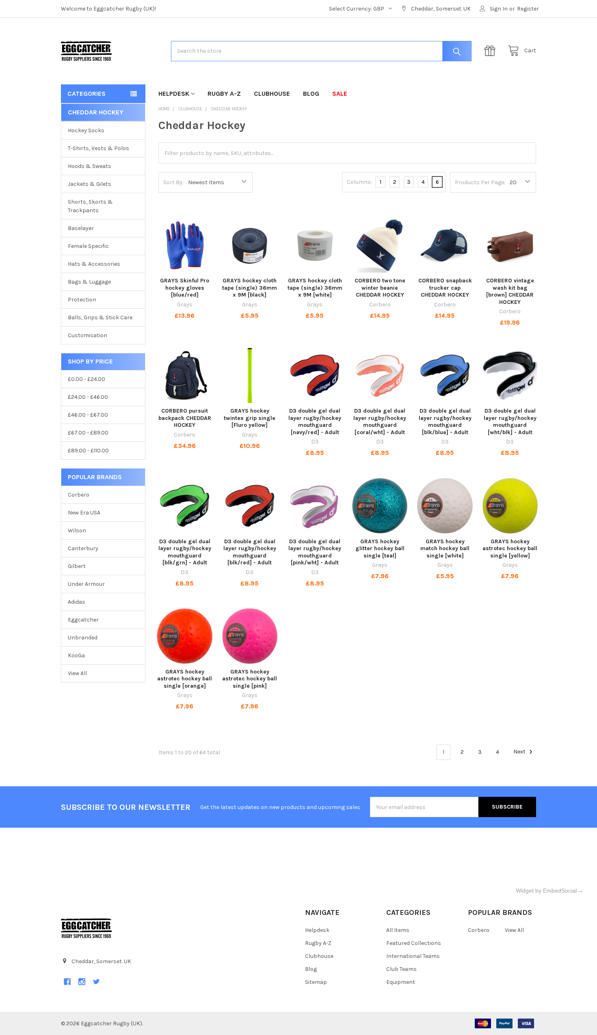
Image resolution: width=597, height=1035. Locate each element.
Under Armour (86, 584)
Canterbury (83, 548)
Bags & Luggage (89, 281)
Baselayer (81, 228)
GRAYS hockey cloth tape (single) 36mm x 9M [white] (315, 287)
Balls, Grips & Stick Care (100, 317)
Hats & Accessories (94, 263)
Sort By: (173, 182)
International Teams (413, 956)
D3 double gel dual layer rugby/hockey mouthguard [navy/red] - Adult (314, 421)
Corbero (78, 494)
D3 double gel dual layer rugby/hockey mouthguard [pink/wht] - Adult (314, 552)
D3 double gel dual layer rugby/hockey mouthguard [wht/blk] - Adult (510, 421)
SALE (339, 93)
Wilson (77, 530)
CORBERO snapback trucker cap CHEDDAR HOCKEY (445, 287)
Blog (311, 93)
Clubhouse (272, 93)
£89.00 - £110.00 (88, 450)
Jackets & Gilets (89, 184)
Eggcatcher (83, 619)
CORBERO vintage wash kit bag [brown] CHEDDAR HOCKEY (510, 291)
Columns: (359, 182)
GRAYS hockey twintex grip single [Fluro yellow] (249, 417)
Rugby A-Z (224, 93)
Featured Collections (413, 943)
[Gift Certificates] (492, 51)
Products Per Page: (480, 182)
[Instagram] (82, 981)
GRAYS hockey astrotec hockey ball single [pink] (249, 678)
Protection (82, 299)
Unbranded (82, 637)
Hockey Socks (86, 130)
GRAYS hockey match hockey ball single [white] (444, 548)
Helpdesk (173, 93)
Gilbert (77, 566)
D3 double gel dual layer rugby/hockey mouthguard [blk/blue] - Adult (445, 421)
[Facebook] (67, 981)
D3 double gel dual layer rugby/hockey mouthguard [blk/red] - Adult (249, 552)
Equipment (400, 982)
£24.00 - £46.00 (88, 397)
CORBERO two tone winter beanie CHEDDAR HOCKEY (380, 287)
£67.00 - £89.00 (88, 432)
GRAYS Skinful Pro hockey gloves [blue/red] (184, 287)
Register (528, 8)
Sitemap (316, 982)
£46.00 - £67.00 (88, 414)
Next (520, 752)
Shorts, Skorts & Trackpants (90, 206)
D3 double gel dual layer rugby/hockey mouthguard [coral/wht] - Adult (379, 421)
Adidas (76, 601)
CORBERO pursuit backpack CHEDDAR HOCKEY (184, 417)
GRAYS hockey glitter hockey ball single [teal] (379, 548)
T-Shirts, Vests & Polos (98, 148)
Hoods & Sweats (89, 166)
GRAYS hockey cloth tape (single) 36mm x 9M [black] (249, 287)
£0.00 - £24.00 (86, 379)
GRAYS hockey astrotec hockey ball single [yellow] (509, 548)
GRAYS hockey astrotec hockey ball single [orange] (184, 678)
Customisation (87, 335)
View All (77, 673)
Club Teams (401, 969)
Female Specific (88, 246)
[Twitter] (96, 981)
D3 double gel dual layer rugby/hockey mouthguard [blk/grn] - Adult (184, 552)
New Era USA (84, 512)
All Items (397, 930)
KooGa (76, 655)
